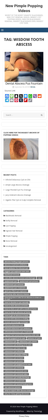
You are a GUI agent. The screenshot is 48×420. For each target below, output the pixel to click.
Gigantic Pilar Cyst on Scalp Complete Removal (23, 200)
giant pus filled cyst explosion (16, 291)
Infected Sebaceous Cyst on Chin (17, 180)
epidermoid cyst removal (14, 284)
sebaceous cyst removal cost (16, 371)
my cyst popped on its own (15, 338)
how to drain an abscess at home (17, 312)
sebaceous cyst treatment (14, 381)
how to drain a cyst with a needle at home (21, 309)
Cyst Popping (10, 226)
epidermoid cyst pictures (29, 281)
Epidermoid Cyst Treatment (15, 288)
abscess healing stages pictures (17, 261)
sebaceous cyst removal (14, 368)
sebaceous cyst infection (14, 351)
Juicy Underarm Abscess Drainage (18, 195)
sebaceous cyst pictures (14, 361)
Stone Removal (11, 241)
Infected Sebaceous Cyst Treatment (18, 332)
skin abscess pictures (13, 387)
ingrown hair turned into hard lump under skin (22, 335)
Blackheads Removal (13, 215)
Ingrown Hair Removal (14, 231)
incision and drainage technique (16, 322)
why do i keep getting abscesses (17, 394)
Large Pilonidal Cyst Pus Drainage (18, 190)
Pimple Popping (11, 236)
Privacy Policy (24, 416)
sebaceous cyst (10, 341)
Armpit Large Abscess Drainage (17, 185)
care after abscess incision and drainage (20, 278)
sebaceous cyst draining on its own (18, 345)
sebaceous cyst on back (14, 358)
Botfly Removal (11, 221)
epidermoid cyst (11, 281)
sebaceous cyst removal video (16, 374)
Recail (33, 87)
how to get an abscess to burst (16, 315)
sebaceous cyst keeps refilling (16, 354)
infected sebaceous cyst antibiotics (18, 328)
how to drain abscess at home (16, 305)
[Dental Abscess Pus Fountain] (24, 67)
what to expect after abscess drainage (19, 390)
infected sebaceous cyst (14, 325)
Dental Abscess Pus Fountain (24, 83)
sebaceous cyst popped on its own (18, 364)
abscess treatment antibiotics (16, 265)
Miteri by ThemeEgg (34, 411)
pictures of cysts (34, 338)
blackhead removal (12, 275)
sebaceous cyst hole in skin (15, 348)
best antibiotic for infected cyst (16, 268)
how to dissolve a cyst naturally (16, 302)
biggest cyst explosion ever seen (17, 271)
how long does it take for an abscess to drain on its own (23, 298)
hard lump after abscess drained (17, 294)
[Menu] (2, 30)
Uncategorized (11, 246)
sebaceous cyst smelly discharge (17, 377)
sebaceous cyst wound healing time (18, 384)
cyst (39, 278)
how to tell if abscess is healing (16, 319)
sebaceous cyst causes (28, 341)
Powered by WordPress (15, 411)
